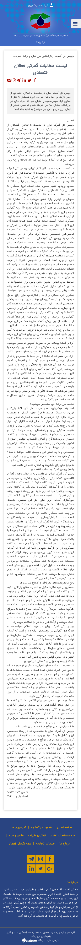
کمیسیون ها (19, 827)
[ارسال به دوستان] (9, 80)
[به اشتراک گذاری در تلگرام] (19, 80)
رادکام (40, 940)
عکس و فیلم (16, 835)
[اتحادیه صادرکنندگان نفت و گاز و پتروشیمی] (40, 22)
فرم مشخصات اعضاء (62, 835)
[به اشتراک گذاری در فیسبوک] (35, 80)
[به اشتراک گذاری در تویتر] (29, 80)
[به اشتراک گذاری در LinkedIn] (24, 80)
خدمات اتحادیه (45, 843)
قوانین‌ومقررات (37, 835)
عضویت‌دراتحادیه (41, 827)
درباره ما (64, 843)
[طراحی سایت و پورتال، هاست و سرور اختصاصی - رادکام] (29, 940)
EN (38, 43)
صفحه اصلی (64, 827)
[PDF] (14, 80)
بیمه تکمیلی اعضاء (20, 843)
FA (43, 43)
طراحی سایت (52, 940)
